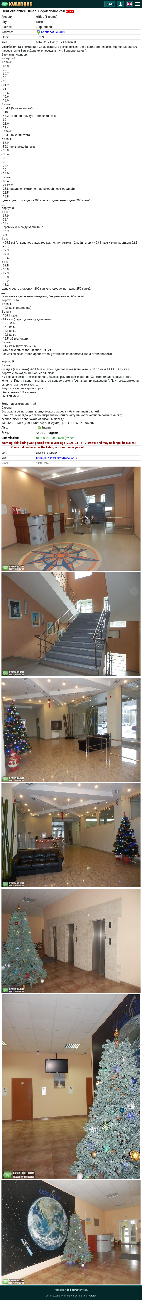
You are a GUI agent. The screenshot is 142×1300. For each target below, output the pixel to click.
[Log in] (120, 4)
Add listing (71, 1290)
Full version (90, 1295)
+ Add (110, 4)
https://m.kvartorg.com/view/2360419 (56, 457)
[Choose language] (129, 4)
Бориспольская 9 (53, 32)
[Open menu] (137, 4)
